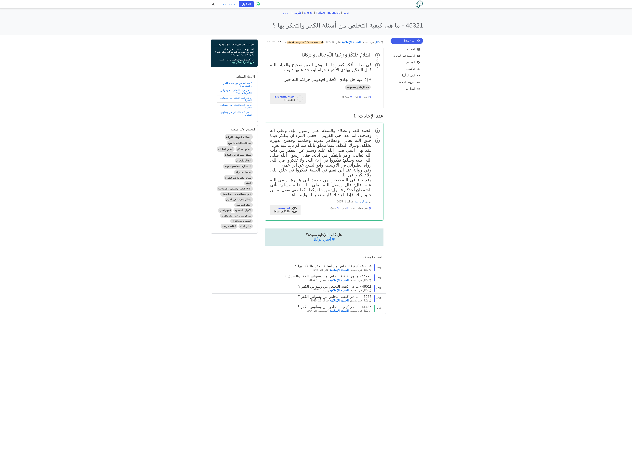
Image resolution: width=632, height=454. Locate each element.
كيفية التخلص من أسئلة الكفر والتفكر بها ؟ (237, 84)
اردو (286, 12)
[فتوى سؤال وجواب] (419, 4)
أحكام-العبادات (225, 149)
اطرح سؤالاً (409, 40)
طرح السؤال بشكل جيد (243, 62)
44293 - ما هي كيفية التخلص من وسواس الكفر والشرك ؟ (328, 276)
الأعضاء (410, 69)
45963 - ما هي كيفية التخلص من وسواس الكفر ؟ (334, 297)
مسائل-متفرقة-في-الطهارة (238, 177)
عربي (346, 12)
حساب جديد (228, 4)
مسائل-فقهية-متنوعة (358, 87)
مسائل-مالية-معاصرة (239, 143)
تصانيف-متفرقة (243, 172)
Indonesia (333, 12)
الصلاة (248, 183)
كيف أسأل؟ (408, 75)
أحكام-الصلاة (245, 226)
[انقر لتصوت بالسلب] (377, 65)
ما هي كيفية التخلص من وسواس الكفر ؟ (236, 99)
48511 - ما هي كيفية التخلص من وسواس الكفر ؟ (334, 286)
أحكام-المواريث (229, 226)
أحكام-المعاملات (243, 205)
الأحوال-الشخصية (243, 210)
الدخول (246, 4)
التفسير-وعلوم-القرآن (241, 221)
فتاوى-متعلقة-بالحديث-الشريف (236, 194)
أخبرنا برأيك (322, 239)
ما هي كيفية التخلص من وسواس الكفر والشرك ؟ (236, 91)
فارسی (296, 12)
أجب (366, 97)
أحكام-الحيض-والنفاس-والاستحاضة (234, 188)
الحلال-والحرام (243, 160)
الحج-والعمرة (225, 210)
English (308, 12)
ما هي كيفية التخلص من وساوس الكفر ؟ (236, 113)
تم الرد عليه (361, 201)
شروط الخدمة (407, 82)
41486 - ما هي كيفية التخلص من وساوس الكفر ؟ (334, 307)
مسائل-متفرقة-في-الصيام (238, 199)
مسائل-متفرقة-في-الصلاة (238, 154)
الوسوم (410, 62)
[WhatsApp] (258, 4)
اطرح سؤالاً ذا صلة (359, 208)
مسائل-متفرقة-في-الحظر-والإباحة (236, 215)
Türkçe (320, 12)
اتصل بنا (410, 88)
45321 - (347, 25)
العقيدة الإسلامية (351, 42)
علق (356, 97)
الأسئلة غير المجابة (404, 55)
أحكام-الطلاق (244, 149)
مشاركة (345, 97)
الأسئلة (411, 49)
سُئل (377, 42)
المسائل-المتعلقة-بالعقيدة (238, 166)
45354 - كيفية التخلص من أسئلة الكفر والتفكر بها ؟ (333, 266)
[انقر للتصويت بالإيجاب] (377, 55)
